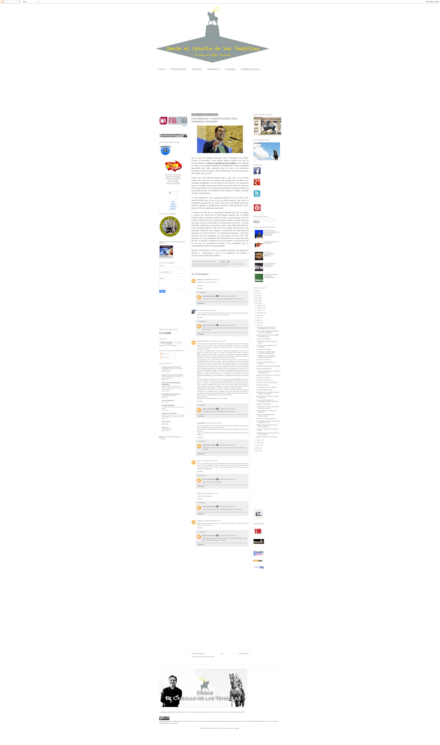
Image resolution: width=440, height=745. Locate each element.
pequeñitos (201, 265)
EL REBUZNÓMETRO (168, 405)
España (196, 69)
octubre (259, 310)
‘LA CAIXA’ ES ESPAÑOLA (263, 339)
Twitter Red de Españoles (173, 183)
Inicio (162, 69)
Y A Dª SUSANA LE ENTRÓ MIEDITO (266, 387)
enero (258, 445)
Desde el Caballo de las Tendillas (221, 163)
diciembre (259, 305)
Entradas (164, 354)
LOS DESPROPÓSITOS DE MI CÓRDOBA (268, 366)
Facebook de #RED (173, 180)
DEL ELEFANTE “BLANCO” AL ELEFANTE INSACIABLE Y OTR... (268, 421)
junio (258, 320)
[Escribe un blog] (223, 261)
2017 (256, 296)
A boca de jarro (166, 421)
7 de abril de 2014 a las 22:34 (209, 461)
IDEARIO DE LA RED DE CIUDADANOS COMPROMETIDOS (271, 276)
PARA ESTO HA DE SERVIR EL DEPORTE (268, 375)
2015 (256, 300)
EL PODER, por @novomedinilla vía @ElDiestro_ (269, 254)
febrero (259, 442)
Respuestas (202, 292)
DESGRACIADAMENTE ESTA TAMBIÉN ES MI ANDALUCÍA (267, 335)
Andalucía (213, 69)
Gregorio (199, 520)
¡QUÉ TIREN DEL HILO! (263, 377)
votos (221, 265)
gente (216, 264)
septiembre (260, 312)
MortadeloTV (165, 427)
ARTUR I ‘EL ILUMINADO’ (263, 404)
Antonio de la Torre (203, 341)
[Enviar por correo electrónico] (221, 261)
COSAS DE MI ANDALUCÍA (264, 368)
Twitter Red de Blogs (173, 182)
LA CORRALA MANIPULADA (264, 390)
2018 (256, 293)
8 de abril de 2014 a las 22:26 (227, 506)
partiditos (237, 264)
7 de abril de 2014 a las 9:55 (211, 279)
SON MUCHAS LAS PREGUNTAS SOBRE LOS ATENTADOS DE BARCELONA (271, 233)
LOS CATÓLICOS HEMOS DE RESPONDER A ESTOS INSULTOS (267, 401)
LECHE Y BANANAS (168, 400)
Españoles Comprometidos (173, 176)
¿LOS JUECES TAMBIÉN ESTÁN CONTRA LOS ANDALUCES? (265, 352)
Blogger (237, 728)
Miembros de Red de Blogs (173, 178)
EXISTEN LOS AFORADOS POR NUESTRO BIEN (265, 415)
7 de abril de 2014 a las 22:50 (209, 493)
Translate (173, 345)
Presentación (179, 69)
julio (258, 317)
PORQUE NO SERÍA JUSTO (264, 380)
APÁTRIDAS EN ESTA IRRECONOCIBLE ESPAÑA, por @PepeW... (267, 393)
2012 (256, 450)
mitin (232, 264)
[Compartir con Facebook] (228, 261)
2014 (256, 303)
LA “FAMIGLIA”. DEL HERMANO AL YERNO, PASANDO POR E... (266, 356)
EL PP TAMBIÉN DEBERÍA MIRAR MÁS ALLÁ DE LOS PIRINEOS (267, 331)
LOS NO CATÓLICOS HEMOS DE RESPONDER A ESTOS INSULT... (266, 327)
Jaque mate (165, 422)
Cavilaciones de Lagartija (169, 413)
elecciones (206, 264)
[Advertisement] (220, 94)
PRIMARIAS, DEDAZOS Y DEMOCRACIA (271, 242)
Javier (199, 461)
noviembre (260, 307)
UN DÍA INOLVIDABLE (262, 385)
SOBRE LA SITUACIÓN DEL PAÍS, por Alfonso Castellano (267, 425)
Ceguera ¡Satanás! (167, 429)
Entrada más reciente (198, 653)
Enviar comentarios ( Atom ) (207, 656)
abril (258, 325)
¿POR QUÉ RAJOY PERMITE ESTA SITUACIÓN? (269, 265)
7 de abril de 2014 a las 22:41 (227, 479)
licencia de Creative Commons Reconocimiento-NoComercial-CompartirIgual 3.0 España (210, 721)
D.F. (198, 310)
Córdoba (230, 69)
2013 (256, 448)
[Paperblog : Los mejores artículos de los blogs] (259, 569)
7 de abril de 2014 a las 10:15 (208, 310)
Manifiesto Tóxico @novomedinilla (172, 375)
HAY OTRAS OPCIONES (263, 359)
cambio (200, 264)
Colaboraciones (250, 69)
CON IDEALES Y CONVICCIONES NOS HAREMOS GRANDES (267, 407)
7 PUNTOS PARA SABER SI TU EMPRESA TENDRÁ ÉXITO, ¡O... (268, 371)
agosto (259, 315)
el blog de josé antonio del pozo (171, 367)
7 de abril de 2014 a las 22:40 (227, 409)
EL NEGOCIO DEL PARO (263, 349)
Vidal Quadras (215, 265)
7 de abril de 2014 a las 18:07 (214, 423)
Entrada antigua (243, 653)
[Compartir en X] (226, 261)
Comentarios (165, 357)
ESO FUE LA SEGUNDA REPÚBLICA (266, 382)
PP (205, 265)
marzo (259, 440)
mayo (258, 322)
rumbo (209, 265)
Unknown (200, 279)
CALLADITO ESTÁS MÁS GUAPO (266, 418)
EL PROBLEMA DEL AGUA (169, 395)
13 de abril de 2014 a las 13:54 (211, 520)
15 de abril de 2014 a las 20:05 (227, 535)
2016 (256, 298)
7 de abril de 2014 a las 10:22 (217, 341)
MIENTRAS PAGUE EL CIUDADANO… (267, 437)
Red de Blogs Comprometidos (173, 174)
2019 (256, 291)
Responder (200, 288)
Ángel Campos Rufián (209, 296)
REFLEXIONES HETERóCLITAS (171, 394)
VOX (225, 265)
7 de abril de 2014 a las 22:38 (227, 296)
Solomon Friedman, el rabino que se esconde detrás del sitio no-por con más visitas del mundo (172, 388)
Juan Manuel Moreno (224, 264)
